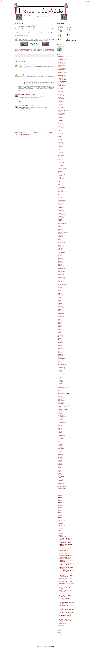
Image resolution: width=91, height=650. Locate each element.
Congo (59, 169)
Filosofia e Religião (61, 232)
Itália (59, 290)
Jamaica (59, 291)
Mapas (59, 328)
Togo (59, 461)
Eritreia (59, 204)
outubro (60, 523)
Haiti (59, 255)
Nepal (59, 348)
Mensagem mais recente (20, 132)
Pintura (59, 378)
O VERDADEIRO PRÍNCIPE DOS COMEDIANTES (65, 591)
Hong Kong (60, 259)
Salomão (59, 418)
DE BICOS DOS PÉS (63, 623)
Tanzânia (59, 452)
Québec (59, 392)
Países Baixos (60, 368)
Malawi (59, 320)
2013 (59, 512)
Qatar (59, 390)
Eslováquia (60, 210)
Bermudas (60, 130)
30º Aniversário (61, 68)
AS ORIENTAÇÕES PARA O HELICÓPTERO (64, 573)
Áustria (59, 117)
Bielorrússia (60, 132)
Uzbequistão (60, 476)
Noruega (59, 354)
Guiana (59, 249)
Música (59, 342)
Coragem (60, 171)
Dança (59, 184)
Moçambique (60, 335)
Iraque (59, 281)
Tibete (59, 458)
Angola (59, 94)
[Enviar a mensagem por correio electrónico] (32, 54)
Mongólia (60, 339)
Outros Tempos (61, 364)
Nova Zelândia (61, 358)
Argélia (59, 100)
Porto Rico (60, 384)
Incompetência (61, 271)
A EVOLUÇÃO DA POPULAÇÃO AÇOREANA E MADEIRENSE (65, 601)
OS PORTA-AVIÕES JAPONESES (65, 555)
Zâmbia (59, 482)
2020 (59, 500)
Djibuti (59, 194)
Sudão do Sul (60, 442)
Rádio (59, 399)
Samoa (59, 419)
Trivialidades (60, 466)
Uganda (59, 473)
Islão (59, 287)
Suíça (59, 445)
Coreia (59, 172)
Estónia (59, 216)
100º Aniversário (61, 56)
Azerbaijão (60, 120)
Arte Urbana (60, 108)
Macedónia (60, 316)
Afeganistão (60, 82)
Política (59, 381)
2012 (59, 513)
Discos (59, 193)
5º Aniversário (60, 73)
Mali (59, 323)
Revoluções (60, 410)
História (59, 256)
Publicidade (60, 389)
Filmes (59, 230)
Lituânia (59, 309)
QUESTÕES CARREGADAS (64, 558)
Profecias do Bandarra (62, 387)
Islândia (59, 286)
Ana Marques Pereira (22, 64)
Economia (60, 195)
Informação (60, 277)
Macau (59, 315)
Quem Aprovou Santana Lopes (64, 393)
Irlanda (59, 283)
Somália (59, 437)
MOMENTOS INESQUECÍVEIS (65, 557)
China (59, 159)
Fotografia (60, 235)
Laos (59, 299)
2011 (59, 515)
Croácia (59, 181)
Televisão (60, 457)
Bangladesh (60, 124)
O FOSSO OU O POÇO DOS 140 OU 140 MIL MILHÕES (66, 585)
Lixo (59, 312)
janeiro (60, 627)
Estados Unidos (61, 214)
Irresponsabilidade (61, 284)
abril (60, 533)
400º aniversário (61, 69)
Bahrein (59, 123)
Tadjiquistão (60, 448)
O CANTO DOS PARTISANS (64, 552)
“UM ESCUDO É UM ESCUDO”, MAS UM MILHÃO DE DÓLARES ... (66, 594)
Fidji (59, 226)
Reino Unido (60, 400)
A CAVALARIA (61, 547)
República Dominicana (62, 409)
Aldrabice (60, 88)
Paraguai (59, 374)
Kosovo (59, 296)
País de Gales (60, 367)
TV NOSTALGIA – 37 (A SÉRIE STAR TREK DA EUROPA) (66, 571)
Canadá (59, 150)
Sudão (59, 441)
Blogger (52, 646)
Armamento (60, 103)
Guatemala (60, 248)
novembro (61, 522)
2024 (59, 493)
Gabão (59, 238)
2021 (59, 498)
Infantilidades (60, 275)
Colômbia (60, 165)
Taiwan (59, 451)
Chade (59, 156)
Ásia (59, 111)
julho (60, 528)
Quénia (59, 394)
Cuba (59, 182)
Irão (58, 280)
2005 (59, 634)
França (59, 236)
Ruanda (59, 413)
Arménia (59, 104)
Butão (59, 145)
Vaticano (59, 477)
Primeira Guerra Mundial (62, 386)
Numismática (60, 360)
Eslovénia (60, 211)
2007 (59, 630)
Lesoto (59, 300)
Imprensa (60, 265)
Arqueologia (60, 105)
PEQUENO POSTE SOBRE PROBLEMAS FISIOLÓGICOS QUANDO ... (65, 620)
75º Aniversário (61, 78)
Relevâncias (60, 402)
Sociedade (21, 56)
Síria (59, 434)
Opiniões (59, 362)
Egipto (59, 197)
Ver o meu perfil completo (68, 47)
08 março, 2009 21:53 (29, 74)
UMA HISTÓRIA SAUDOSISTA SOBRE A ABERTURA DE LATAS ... (66, 564)
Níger (59, 351)
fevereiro (61, 625)
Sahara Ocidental (61, 416)
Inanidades (60, 267)
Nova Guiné (60, 357)
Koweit (59, 297)
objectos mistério (25, 50)
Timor (59, 460)
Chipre (59, 161)
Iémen (59, 264)
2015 (59, 508)
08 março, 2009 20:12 (32, 64)
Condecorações (61, 168)
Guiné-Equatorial (61, 254)
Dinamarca (60, 191)
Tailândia (59, 450)
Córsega (59, 177)
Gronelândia (60, 246)
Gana (59, 240)
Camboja (59, 149)
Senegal (59, 425)
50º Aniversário (61, 72)
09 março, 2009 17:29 (33, 94)
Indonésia (60, 274)
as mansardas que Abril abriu (63, 110)
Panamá (59, 371)
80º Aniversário (61, 79)
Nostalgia (60, 355)
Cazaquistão (60, 155)
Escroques (60, 207)
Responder (20, 70)
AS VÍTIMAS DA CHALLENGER (65, 542)
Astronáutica (60, 113)
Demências (60, 185)
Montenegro (60, 341)
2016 (59, 507)
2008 (59, 629)
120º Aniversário (61, 59)
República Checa (61, 406)
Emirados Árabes (61, 200)
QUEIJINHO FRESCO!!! (63, 605)
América (59, 91)
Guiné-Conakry (61, 252)
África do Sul (60, 85)
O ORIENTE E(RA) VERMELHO (65, 615)
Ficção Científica (61, 223)
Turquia (59, 470)
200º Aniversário (61, 62)
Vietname (60, 480)
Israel (59, 288)
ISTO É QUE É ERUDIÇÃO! (64, 598)
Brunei (59, 140)
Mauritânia (60, 331)
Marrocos (60, 329)
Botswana (60, 137)
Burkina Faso (60, 143)
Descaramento (61, 187)
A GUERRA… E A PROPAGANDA (65, 548)
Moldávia (59, 336)
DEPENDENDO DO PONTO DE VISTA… (67, 565)
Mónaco (59, 338)
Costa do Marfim (61, 178)
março (60, 535)
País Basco (60, 365)
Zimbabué (60, 483)
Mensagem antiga (50, 132)
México (59, 333)
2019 (59, 502)
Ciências (59, 162)
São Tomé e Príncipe (62, 422)
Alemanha (60, 90)
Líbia (59, 306)
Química (59, 396)
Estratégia (60, 217)
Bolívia (59, 135)
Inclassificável (60, 270)
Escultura (60, 209)
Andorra (59, 92)
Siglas (59, 431)
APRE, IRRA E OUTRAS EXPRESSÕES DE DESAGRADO (66, 603)
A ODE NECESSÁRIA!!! (63, 550)
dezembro (61, 520)
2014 (59, 510)
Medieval (59, 332)
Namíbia (59, 344)
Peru (59, 377)
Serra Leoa (60, 426)
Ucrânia (59, 471)
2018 (59, 503)
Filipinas (59, 229)
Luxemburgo (60, 313)
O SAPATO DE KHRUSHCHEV (65, 578)
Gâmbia (59, 239)
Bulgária (59, 142)
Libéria (59, 304)
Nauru (59, 345)
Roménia (59, 412)
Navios (59, 347)
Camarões (60, 148)
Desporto (59, 188)
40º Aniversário (61, 71)
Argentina (60, 101)
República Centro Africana (63, 405)
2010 (59, 517)
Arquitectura (60, 107)
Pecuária (59, 376)
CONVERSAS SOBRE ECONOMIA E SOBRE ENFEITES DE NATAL (66, 539)
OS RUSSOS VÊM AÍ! (63, 553)
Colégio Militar (61, 164)
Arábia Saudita (61, 98)
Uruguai (59, 474)
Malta (59, 325)
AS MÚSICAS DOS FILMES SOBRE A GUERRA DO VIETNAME (66, 576)
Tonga (59, 463)
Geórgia (59, 243)
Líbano (59, 303)
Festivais (59, 222)
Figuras (59, 227)
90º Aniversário (61, 81)
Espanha (59, 213)
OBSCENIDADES (62, 536)
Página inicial (35, 132)
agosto (60, 527)
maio (60, 532)
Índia (59, 272)
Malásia (59, 319)
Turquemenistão (61, 468)
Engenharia (60, 201)
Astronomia (60, 114)
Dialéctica (60, 190)
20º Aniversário (61, 63)
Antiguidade (60, 95)
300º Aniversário (61, 66)
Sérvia (59, 428)
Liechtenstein (60, 307)
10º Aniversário (61, 58)
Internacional (60, 278)
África (59, 84)
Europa (59, 220)
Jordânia (59, 294)
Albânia (59, 87)
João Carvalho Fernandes (23, 94)
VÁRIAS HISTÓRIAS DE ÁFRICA (65, 581)
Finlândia (60, 233)
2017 (59, 505)
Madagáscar (60, 317)
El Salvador (60, 198)
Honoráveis (60, 261)
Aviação (59, 119)
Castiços (59, 152)
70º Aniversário (61, 76)
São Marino (60, 421)
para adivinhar (50, 49)
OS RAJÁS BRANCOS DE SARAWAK (66, 583)
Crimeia (59, 180)
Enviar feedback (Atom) (24, 134)
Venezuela (60, 479)
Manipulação (60, 326)
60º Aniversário (61, 75)
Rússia (59, 415)
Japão (59, 293)
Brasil (59, 139)
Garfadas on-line (22, 49)
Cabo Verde (60, 146)
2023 (59, 495)
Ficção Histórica (61, 225)
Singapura (60, 432)
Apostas (59, 97)
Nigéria (59, 352)
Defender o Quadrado (62, 488)
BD (58, 126)
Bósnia (59, 136)
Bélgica (59, 127)
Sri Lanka (60, 438)
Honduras (60, 258)
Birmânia (59, 133)
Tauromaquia (60, 454)
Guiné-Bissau (60, 251)
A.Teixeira (20, 74)
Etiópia (59, 219)
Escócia (59, 206)
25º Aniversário (61, 65)
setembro (61, 525)
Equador (59, 203)
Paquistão (60, 373)
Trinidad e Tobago (61, 464)
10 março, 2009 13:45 (29, 105)
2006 (59, 632)
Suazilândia (60, 439)
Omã (59, 361)
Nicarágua (60, 349)
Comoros (59, 166)
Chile (59, 158)
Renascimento (61, 403)
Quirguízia (60, 397)
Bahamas (60, 121)
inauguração (60, 268)
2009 (59, 518)
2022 (59, 497)
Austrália (59, 116)
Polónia (59, 383)
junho (60, 530)
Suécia (59, 444)
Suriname (60, 447)
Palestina (60, 370)
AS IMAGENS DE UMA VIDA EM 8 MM (66, 541)
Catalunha (60, 153)
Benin (59, 129)
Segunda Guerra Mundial (63, 423)
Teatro (59, 455)
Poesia (59, 380)
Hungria (59, 262)
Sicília (59, 429)
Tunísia (59, 467)
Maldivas (59, 322)
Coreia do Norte (61, 174)
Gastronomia (60, 242)
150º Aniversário (61, 60)
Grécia (59, 245)
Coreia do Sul (60, 175)
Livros (59, 310)
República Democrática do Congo (64, 407)
